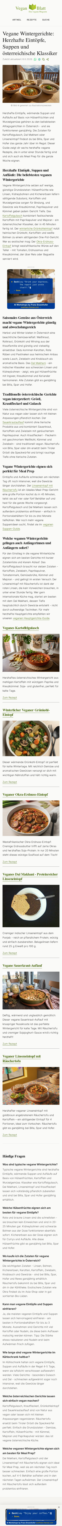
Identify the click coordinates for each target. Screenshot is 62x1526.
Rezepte (32, 20)
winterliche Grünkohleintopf (35, 228)
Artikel (16, 20)
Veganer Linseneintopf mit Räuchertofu (22, 1058)
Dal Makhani (38, 363)
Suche (46, 20)
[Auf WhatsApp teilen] (35, 59)
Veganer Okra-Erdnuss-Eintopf (25, 794)
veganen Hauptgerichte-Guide (31, 618)
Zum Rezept (10, 697)
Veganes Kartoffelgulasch (21, 627)
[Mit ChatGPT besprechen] (39, 59)
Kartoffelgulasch (12, 215)
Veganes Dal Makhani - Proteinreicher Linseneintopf (30, 876)
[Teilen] (47, 59)
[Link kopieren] (43, 59)
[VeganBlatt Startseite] (31, 12)
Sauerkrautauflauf (13, 422)
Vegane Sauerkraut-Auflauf (22, 965)
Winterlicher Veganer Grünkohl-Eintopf (26, 712)
